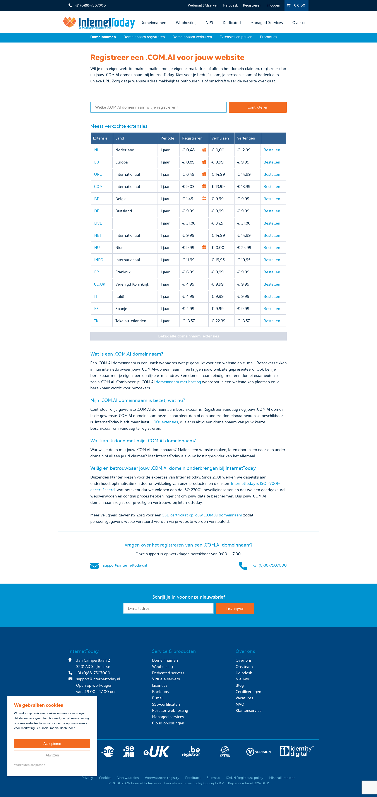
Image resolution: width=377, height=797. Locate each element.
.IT (95, 296)
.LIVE (97, 223)
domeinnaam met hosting (178, 381)
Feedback (192, 777)
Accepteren (52, 744)
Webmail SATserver (203, 5)
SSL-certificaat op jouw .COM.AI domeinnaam (202, 515)
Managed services (168, 716)
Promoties (268, 36)
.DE (96, 210)
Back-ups (160, 691)
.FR (96, 271)
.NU (96, 247)
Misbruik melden (282, 777)
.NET (97, 235)
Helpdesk (230, 5)
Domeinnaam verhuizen (192, 36)
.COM (98, 186)
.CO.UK (99, 284)
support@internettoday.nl (125, 565)
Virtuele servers (166, 678)
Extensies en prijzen (236, 36)
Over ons (300, 22)
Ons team (244, 666)
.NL (96, 149)
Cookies (105, 777)
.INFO (98, 259)
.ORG (97, 174)
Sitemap (213, 777)
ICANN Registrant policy (244, 777)
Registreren (252, 5)
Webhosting (186, 22)
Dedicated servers (168, 672)
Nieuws (242, 678)
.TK (95, 320)
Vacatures (244, 697)
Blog (240, 685)
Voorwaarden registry (162, 777)
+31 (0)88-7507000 (270, 565)
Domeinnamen (153, 22)
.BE (96, 198)
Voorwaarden (128, 777)
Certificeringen (248, 691)
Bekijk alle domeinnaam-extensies (188, 336)
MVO (240, 704)
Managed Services (266, 22)
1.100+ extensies (164, 421)
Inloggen (273, 5)
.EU (96, 162)
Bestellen (272, 149)
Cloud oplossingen (168, 722)
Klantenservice (249, 710)
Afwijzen (52, 755)
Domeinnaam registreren (144, 36)
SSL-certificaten (166, 704)
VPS (209, 22)
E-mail (158, 697)
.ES (96, 308)
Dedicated (232, 22)
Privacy (87, 777)
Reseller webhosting (170, 710)
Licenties (159, 685)
